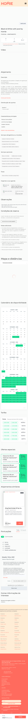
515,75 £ (7, 523)
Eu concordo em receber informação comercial (11, 710)
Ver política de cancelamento (8, 221)
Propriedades (5, 679)
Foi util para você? (19, 581)
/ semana (7, 524)
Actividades (4, 681)
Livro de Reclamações (7, 695)
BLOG (3, 685)
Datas (20, 717)
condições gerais (6, 707)
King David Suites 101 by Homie (14, 508)
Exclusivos (4, 680)
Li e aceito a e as (11, 707)
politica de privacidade (13, 706)
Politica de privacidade (7, 694)
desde (3, 715)
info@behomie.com (8, 672)
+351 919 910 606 (7, 671)
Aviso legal (4, 692)
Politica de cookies (6, 691)
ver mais (5, 577)
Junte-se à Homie (6, 682)
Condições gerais (5, 690)
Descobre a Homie (6, 684)
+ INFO (19, 523)
